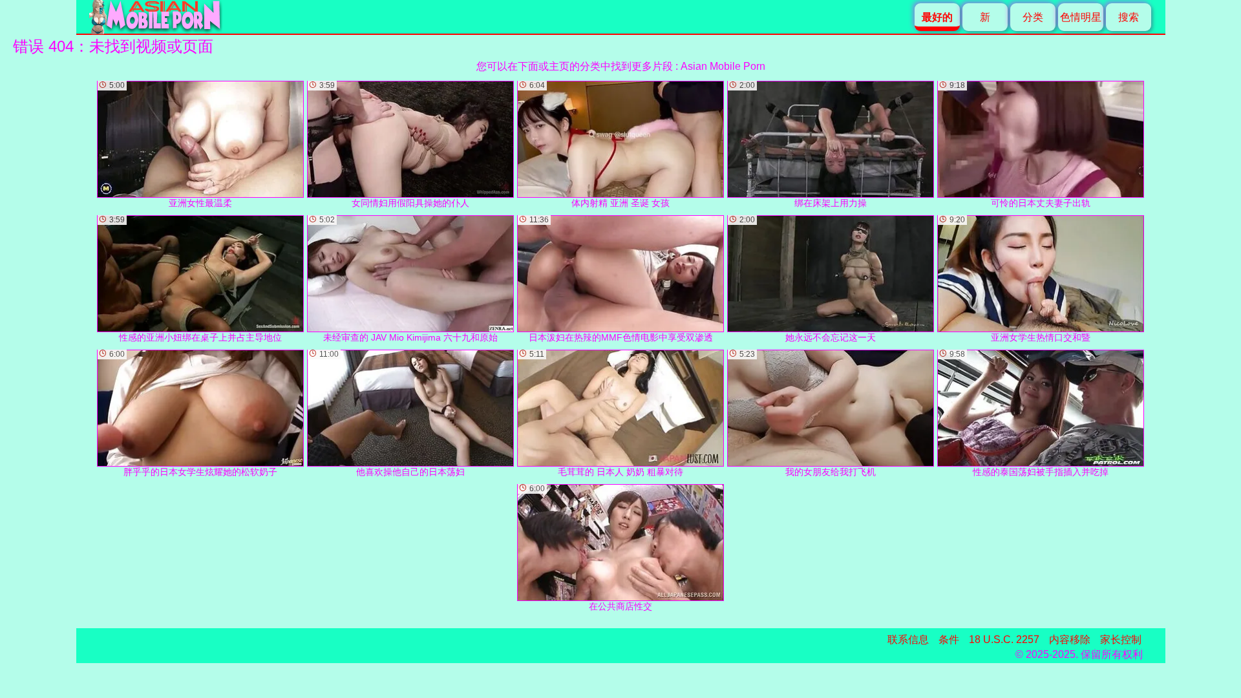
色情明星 (1080, 17)
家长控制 (1120, 639)
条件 (949, 639)
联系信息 (908, 639)
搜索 (1128, 17)
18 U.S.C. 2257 (1004, 639)
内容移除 (1069, 639)
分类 (1033, 17)
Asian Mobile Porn (723, 66)
